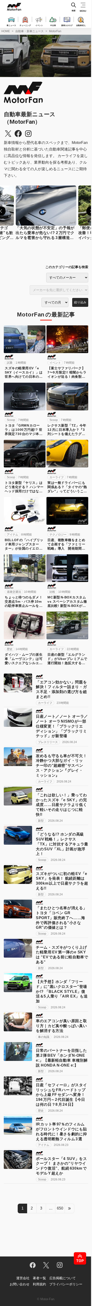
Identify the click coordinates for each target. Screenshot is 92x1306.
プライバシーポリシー (65, 1284)
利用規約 (39, 1284)
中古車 (53, 25)
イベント (39, 25)
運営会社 (22, 1278)
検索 (73, 11)
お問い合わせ (19, 1284)
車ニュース (11, 25)
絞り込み (80, 302)
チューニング (25, 25)
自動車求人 (81, 25)
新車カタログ (67, 25)
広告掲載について (62, 1278)
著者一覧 (39, 1278)
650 (60, 1208)
